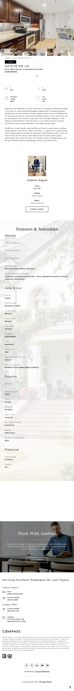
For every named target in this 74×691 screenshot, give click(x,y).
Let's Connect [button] (37, 560)
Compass (44, 637)
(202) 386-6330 (13, 611)
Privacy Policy (46, 682)
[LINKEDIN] (37, 665)
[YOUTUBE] (42, 665)
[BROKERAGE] (47, 665)
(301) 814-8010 (37, 196)
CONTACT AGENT (37, 209)
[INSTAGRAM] (32, 665)
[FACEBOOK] (27, 665)
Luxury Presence (42, 671)
